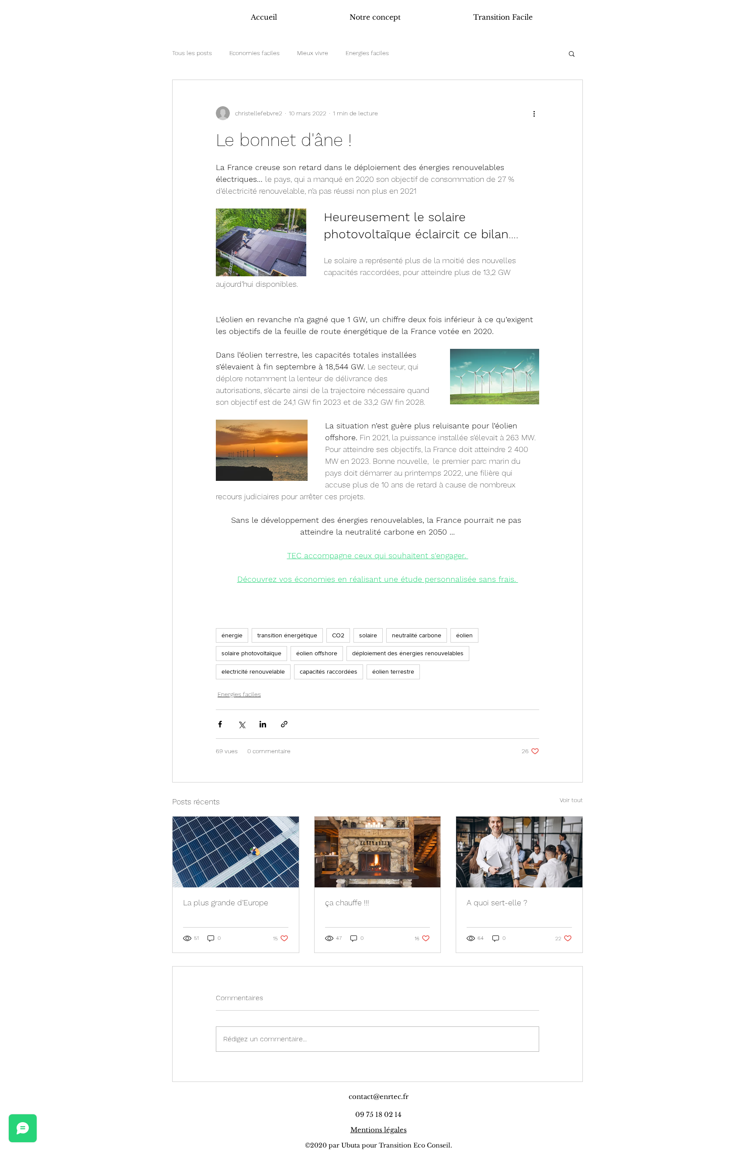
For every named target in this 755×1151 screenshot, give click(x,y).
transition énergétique (287, 635)
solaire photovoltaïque (251, 653)
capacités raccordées (328, 671)
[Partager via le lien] (284, 724)
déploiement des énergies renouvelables (408, 653)
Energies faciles (367, 52)
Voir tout (571, 799)
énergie (232, 635)
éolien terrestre (393, 671)
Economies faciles (254, 52)
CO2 (338, 635)
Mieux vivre (312, 52)
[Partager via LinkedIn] (263, 724)
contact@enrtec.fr (379, 1096)
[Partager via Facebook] (220, 724)
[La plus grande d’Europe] (236, 852)
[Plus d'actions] (534, 113)
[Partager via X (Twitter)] (241, 724)
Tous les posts (192, 52)
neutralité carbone (416, 635)
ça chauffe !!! (347, 902)
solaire (368, 635)
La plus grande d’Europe (225, 902)
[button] (572, 53)
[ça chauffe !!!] (378, 852)
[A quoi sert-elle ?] (519, 852)
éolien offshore (316, 653)
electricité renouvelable (253, 671)
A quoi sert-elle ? (497, 902)
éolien (464, 635)
